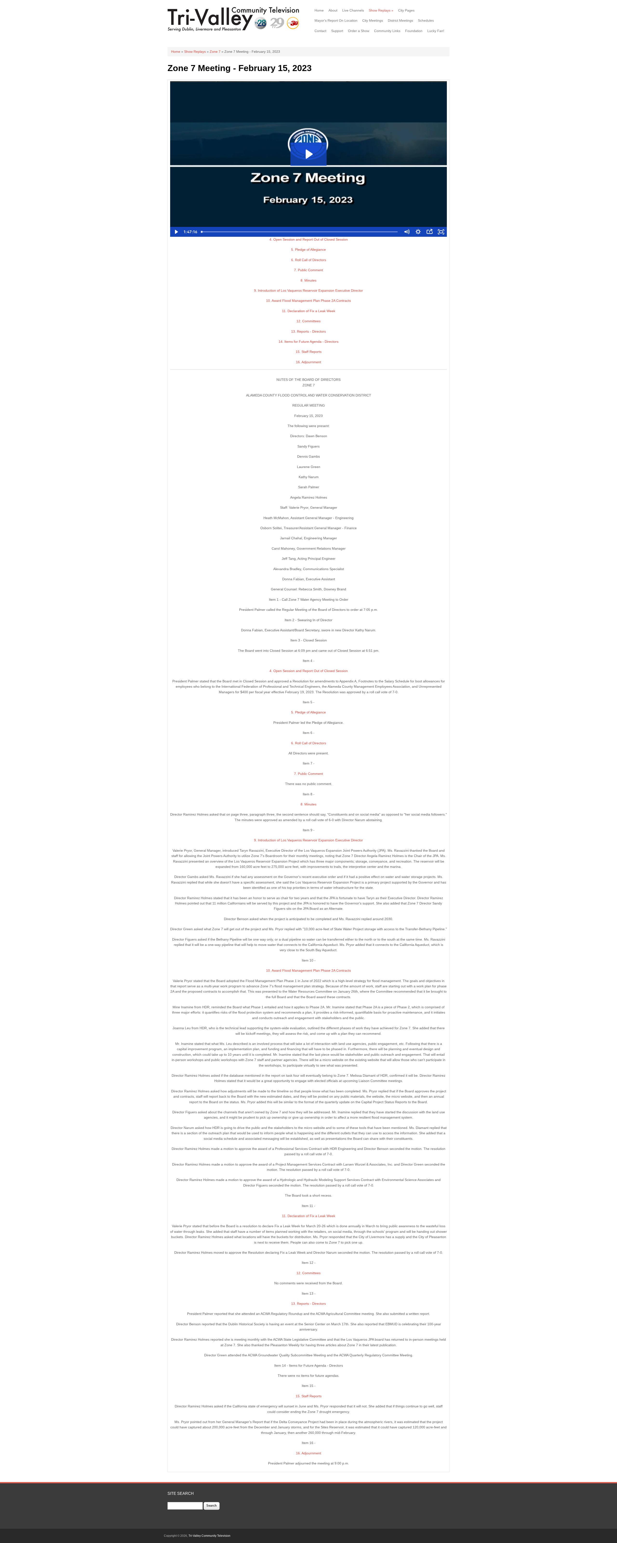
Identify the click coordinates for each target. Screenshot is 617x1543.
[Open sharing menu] (429, 232)
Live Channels (353, 10)
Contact (320, 31)
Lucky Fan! (435, 31)
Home (319, 10)
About (333, 10)
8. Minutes (308, 280)
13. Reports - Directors (308, 331)
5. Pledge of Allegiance (308, 249)
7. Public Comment (308, 270)
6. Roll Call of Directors (308, 260)
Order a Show (358, 31)
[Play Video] (176, 232)
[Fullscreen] (441, 232)
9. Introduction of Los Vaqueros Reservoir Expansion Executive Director (308, 290)
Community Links (387, 31)
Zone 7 (215, 51)
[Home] (234, 31)
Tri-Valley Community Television (209, 1535)
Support (337, 31)
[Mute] (406, 232)
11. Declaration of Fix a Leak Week (308, 311)
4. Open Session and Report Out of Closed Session (308, 239)
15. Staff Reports (309, 352)
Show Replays (381, 10)
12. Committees (308, 321)
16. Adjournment (308, 362)
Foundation (414, 31)
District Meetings (400, 20)
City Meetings (372, 20)
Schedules (426, 20)
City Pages (406, 10)
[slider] (300, 232)
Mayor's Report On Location (336, 20)
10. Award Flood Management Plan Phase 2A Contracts (308, 301)
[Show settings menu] (418, 232)
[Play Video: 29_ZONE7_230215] (308, 154)
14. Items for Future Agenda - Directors (308, 341)
